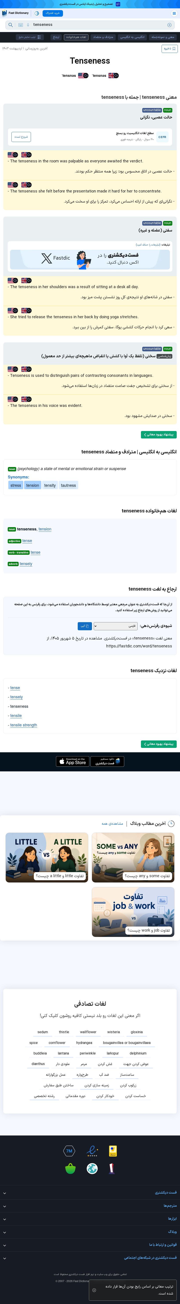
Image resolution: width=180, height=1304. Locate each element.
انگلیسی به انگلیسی (132, 37)
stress (16, 485)
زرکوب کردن (128, 1085)
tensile (16, 715)
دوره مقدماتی (75, 1096)
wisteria (113, 1032)
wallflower (88, 1032)
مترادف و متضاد (103, 37)
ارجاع (56, 37)
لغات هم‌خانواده (76, 37)
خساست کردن (135, 1096)
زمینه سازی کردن (97, 1085)
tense (27, 540)
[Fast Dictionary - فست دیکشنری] (15, 13)
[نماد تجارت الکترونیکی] (92, 1151)
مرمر (84, 1064)
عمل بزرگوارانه (56, 1075)
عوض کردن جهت (136, 1064)
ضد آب (104, 1075)
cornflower (57, 1043)
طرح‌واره (82, 1075)
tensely (26, 563)
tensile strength (23, 724)
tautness (68, 485)
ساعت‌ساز (127, 1075)
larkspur (113, 1053)
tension (32, 485)
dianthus (38, 1064)
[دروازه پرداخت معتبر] (113, 1151)
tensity (50, 485)
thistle (64, 1032)
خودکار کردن (105, 1096)
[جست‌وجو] (10, 25)
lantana (63, 1053)
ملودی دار (63, 1064)
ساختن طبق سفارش (59, 1085)
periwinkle (88, 1053)
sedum (43, 1032)
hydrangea (84, 1043)
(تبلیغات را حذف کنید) (148, 245)
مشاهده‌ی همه (112, 824)
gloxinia (137, 1032)
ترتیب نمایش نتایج (27, 37)
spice (33, 1043)
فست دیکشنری (77, 1274)
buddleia (40, 1053)
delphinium (138, 1053)
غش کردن (105, 1064)
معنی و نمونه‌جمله (162, 37)
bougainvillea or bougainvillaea (127, 1043)
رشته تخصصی (44, 1096)
